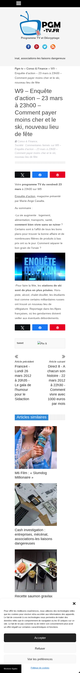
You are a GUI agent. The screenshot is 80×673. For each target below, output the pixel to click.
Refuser (40, 648)
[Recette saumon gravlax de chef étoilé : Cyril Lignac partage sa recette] (37, 570)
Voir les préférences (40, 659)
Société (19, 145)
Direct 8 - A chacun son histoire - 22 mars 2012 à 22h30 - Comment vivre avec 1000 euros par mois (56, 383)
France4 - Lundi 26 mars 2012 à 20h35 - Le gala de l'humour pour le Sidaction (24, 380)
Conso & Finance (37, 68)
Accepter (40, 637)
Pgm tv (19, 68)
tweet (20, 342)
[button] (74, 603)
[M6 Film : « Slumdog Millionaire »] (37, 447)
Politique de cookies (40, 668)
